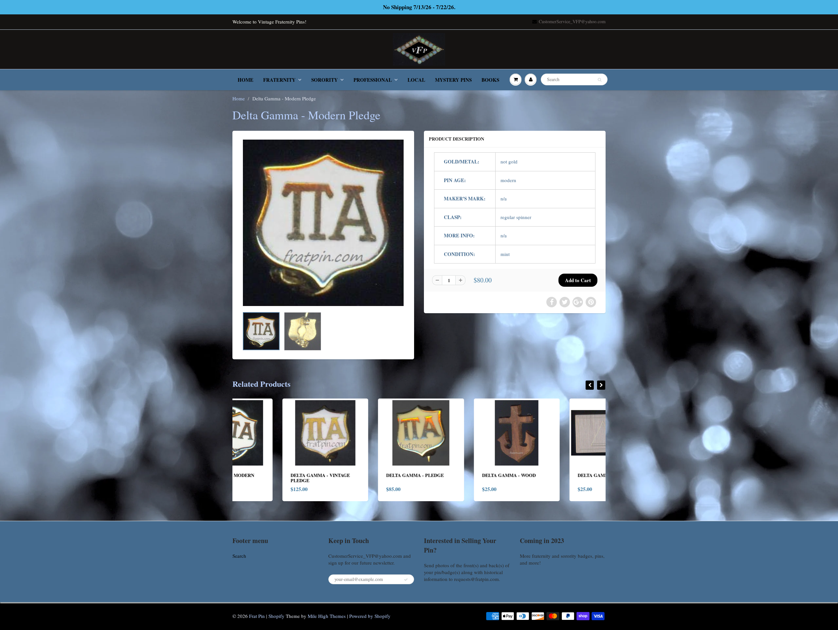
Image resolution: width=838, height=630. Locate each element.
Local (416, 79)
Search (239, 556)
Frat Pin (257, 616)
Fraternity (279, 79)
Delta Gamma (545, 475)
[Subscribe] (406, 579)
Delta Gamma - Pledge (365, 475)
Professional (373, 79)
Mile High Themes (327, 616)
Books (490, 79)
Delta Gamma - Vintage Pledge (270, 478)
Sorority (324, 79)
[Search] (599, 80)
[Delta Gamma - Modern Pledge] (323, 222)
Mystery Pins (453, 79)
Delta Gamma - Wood (459, 475)
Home (245, 79)
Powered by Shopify (370, 616)
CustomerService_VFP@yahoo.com (572, 21)
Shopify (276, 616)
